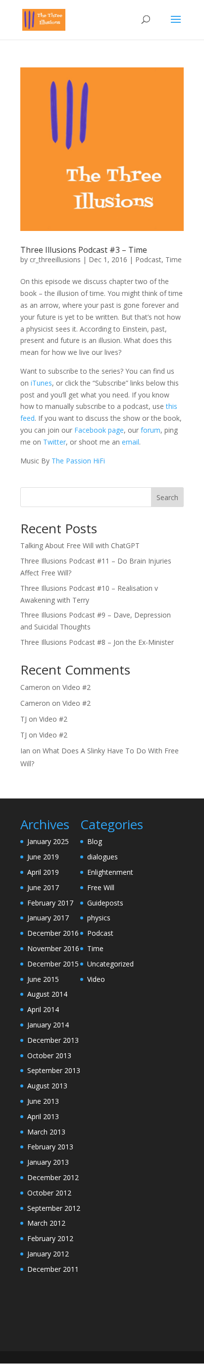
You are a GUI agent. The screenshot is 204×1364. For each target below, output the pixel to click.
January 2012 (48, 1253)
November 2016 (53, 948)
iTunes (41, 383)
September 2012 (53, 1208)
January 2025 (48, 841)
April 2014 (43, 1009)
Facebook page (99, 430)
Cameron (35, 687)
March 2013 (46, 1132)
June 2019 (43, 856)
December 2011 (53, 1269)
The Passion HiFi (78, 460)
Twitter (54, 442)
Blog (94, 841)
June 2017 (43, 887)
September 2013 (53, 1070)
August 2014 (47, 994)
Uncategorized (110, 963)
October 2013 (49, 1055)
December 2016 (53, 933)
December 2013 (53, 1040)
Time (173, 259)
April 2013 (43, 1116)
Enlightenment (110, 872)
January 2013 (48, 1162)
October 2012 (49, 1192)
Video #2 (76, 687)
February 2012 (50, 1238)
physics (98, 917)
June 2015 (43, 979)
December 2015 (53, 963)
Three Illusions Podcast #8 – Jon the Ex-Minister (97, 642)
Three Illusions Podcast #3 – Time (83, 249)
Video (96, 979)
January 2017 (48, 917)
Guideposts (105, 903)
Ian (25, 750)
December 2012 (53, 1177)
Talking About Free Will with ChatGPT (80, 545)
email (130, 442)
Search (167, 497)
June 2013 (43, 1101)
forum (150, 430)
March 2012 (46, 1223)
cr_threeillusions (55, 259)
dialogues (102, 856)
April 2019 (43, 872)
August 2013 (47, 1085)
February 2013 (50, 1146)
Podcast (148, 259)
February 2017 (50, 903)
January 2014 (48, 1024)
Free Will (100, 887)
